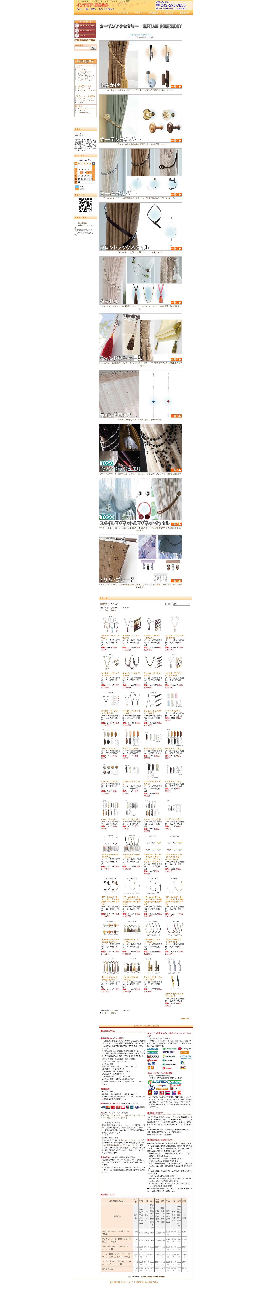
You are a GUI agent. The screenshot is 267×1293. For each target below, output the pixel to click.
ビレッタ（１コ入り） (110, 781)
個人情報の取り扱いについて (121, 1282)
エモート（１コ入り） (132, 819)
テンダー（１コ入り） (174, 819)
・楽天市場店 (81, 223)
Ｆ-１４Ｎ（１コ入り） (153, 748)
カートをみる (123, 13)
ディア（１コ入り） (131, 748)
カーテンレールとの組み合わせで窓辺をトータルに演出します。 (140, 144)
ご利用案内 (153, 13)
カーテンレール (84, 88)
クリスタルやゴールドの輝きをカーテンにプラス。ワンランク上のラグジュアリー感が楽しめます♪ (140, 474)
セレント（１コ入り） (153, 819)
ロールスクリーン (85, 72)
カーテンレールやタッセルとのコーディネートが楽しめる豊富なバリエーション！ (140, 90)
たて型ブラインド (85, 80)
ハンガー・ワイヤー (86, 100)
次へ (106, 610)
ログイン (138, 13)
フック (80, 102)
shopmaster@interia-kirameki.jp (153, 1277)
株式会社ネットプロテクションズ (131, 1140)
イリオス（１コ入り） (174, 781)
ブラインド (82, 69)
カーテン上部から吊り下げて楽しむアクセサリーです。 (140, 420)
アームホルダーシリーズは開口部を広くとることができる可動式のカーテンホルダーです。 (140, 198)
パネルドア (82, 110)
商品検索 (79, 45)
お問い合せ (168, 13)
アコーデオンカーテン (87, 108)
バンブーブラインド (86, 76)
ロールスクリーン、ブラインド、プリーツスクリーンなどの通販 (103, 1)
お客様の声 (184, 13)
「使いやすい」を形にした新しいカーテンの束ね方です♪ (140, 252)
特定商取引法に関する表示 (147, 1282)
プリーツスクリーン (86, 78)
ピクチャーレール (85, 98)
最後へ (113, 610)
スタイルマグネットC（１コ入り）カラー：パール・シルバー (174, 856)
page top (185, 1018)
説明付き (103, 604)
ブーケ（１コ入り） (109, 748)
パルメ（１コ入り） (109, 819)
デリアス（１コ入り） (174, 748)
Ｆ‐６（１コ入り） (173, 711)
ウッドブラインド (85, 74)
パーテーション (84, 113)
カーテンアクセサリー (87, 90)
